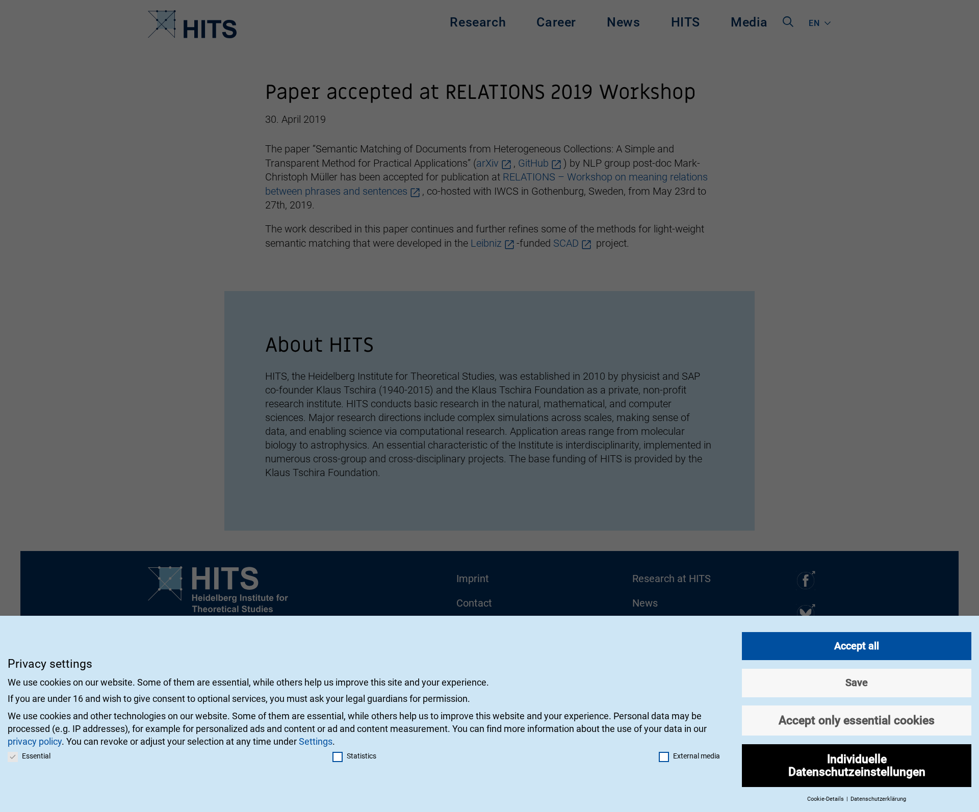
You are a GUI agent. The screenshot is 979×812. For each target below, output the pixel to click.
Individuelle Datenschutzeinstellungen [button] (856, 765)
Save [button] (856, 682)
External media (696, 756)
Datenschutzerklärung (878, 799)
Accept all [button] (856, 646)
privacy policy (35, 741)
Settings (315, 741)
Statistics (361, 756)
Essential (36, 756)
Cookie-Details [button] (826, 799)
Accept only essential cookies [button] (857, 720)
